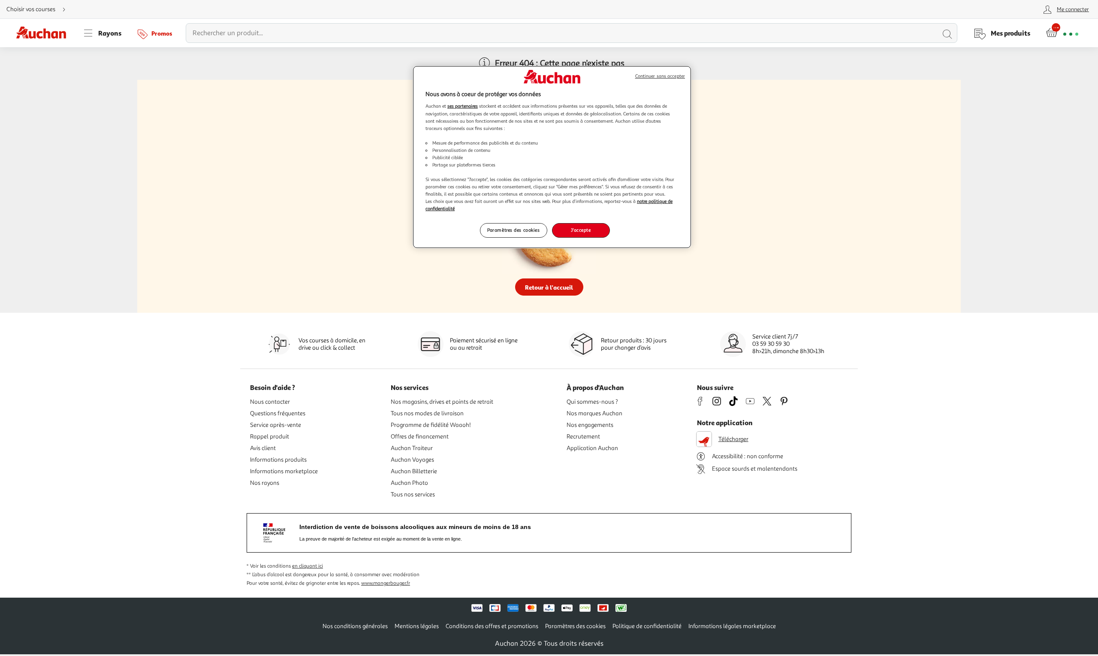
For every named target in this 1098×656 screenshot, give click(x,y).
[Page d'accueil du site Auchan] (44, 33)
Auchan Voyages (412, 459)
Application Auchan (592, 448)
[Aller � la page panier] (1062, 33)
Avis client (263, 448)
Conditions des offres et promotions (492, 626)
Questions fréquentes (277, 413)
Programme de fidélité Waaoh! (431, 425)
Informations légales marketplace (732, 626)
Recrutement (583, 436)
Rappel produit (269, 436)
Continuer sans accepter (660, 76)
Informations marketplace (284, 471)
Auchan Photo (409, 483)
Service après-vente (275, 425)
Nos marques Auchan (594, 413)
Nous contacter (270, 401)
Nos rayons (264, 483)
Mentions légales (417, 626)
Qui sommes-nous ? (592, 401)
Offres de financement (420, 436)
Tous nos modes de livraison (427, 413)
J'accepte (581, 230)
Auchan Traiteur (412, 448)
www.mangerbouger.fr (385, 583)
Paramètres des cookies (513, 230)
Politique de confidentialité (647, 626)
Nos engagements (590, 425)
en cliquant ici (307, 566)
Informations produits (278, 459)
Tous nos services (413, 494)
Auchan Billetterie (414, 471)
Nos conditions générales (355, 626)
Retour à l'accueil (549, 287)
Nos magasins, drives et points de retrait (442, 401)
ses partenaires (462, 106)
